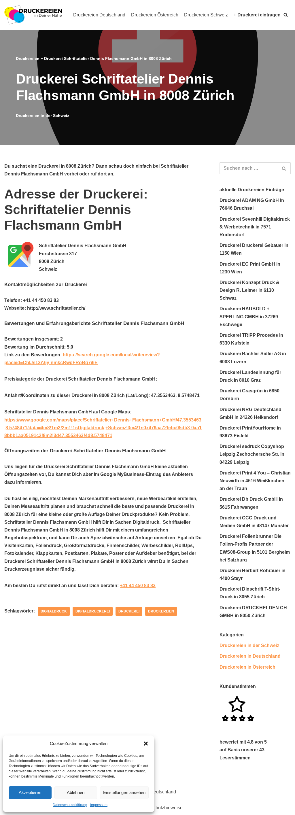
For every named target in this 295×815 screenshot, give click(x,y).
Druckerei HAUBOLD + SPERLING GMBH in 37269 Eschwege (249, 316)
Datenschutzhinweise (161, 807)
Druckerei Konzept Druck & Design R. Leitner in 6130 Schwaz (249, 290)
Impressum (98, 805)
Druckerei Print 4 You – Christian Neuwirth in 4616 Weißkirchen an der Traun (255, 480)
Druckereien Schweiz (206, 14)
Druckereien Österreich (154, 14)
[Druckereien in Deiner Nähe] (33, 14)
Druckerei (128, 611)
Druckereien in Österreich (247, 667)
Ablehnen (75, 792)
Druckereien (27, 58)
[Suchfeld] (284, 168)
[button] (146, 743)
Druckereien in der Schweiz (42, 115)
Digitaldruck (54, 611)
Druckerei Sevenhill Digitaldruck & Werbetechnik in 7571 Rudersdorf (255, 227)
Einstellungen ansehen (124, 792)
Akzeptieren (30, 792)
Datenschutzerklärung (70, 805)
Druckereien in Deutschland (250, 656)
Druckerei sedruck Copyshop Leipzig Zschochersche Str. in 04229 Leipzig (252, 454)
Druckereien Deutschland (99, 14)
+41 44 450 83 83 (138, 585)
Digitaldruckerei (92, 611)
